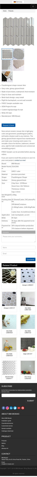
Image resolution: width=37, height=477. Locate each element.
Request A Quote (8, 125)
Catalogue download (7, 431)
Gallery (4, 443)
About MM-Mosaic (7, 418)
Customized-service (7, 426)
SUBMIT (30, 400)
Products (10, 11)
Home (4, 11)
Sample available (6, 428)
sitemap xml (5, 448)
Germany (19, 2)
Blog (3, 446)
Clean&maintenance (7, 423)
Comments (30, 259)
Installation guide (6, 420)
